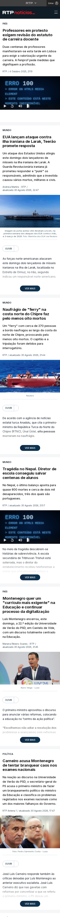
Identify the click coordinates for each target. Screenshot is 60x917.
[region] (30, 458)
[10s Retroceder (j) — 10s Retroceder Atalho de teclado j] (12, 913)
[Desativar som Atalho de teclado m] (20, 913)
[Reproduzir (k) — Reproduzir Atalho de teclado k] (5, 913)
